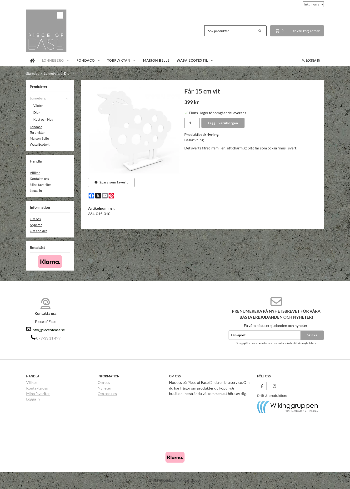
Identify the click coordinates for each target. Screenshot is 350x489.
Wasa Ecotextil (192, 60)
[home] (32, 60)
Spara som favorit (113, 182)
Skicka (312, 335)
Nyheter (36, 225)
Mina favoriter (40, 185)
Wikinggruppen (189, 480)
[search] (260, 30)
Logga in (36, 190)
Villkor (35, 173)
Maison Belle (156, 60)
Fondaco (85, 60)
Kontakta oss (39, 179)
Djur (36, 112)
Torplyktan (118, 60)
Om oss (35, 219)
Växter (38, 106)
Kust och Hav (43, 119)
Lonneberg (53, 60)
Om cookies (38, 231)
